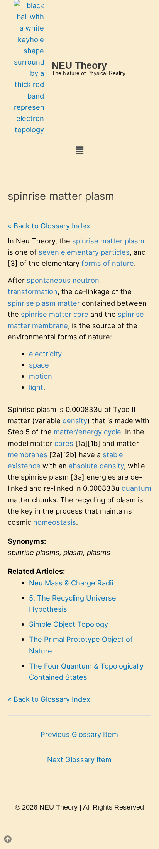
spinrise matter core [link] (54, 314)
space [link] (39, 365)
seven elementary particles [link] (84, 252)
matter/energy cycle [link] (87, 431)
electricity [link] (45, 353)
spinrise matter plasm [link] (108, 240)
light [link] (36, 387)
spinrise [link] (21, 303)
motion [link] (40, 376)
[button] (79, 150)
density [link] (75, 420)
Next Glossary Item (79, 759)
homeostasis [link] (54, 522)
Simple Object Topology (68, 624)
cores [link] (63, 443)
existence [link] (24, 465)
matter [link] (69, 303)
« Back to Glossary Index (49, 225)
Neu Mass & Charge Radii (71, 582)
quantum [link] (136, 488)
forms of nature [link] (107, 263)
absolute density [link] (96, 465)
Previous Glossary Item (79, 734)
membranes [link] (27, 454)
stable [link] (113, 454)
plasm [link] (46, 303)
